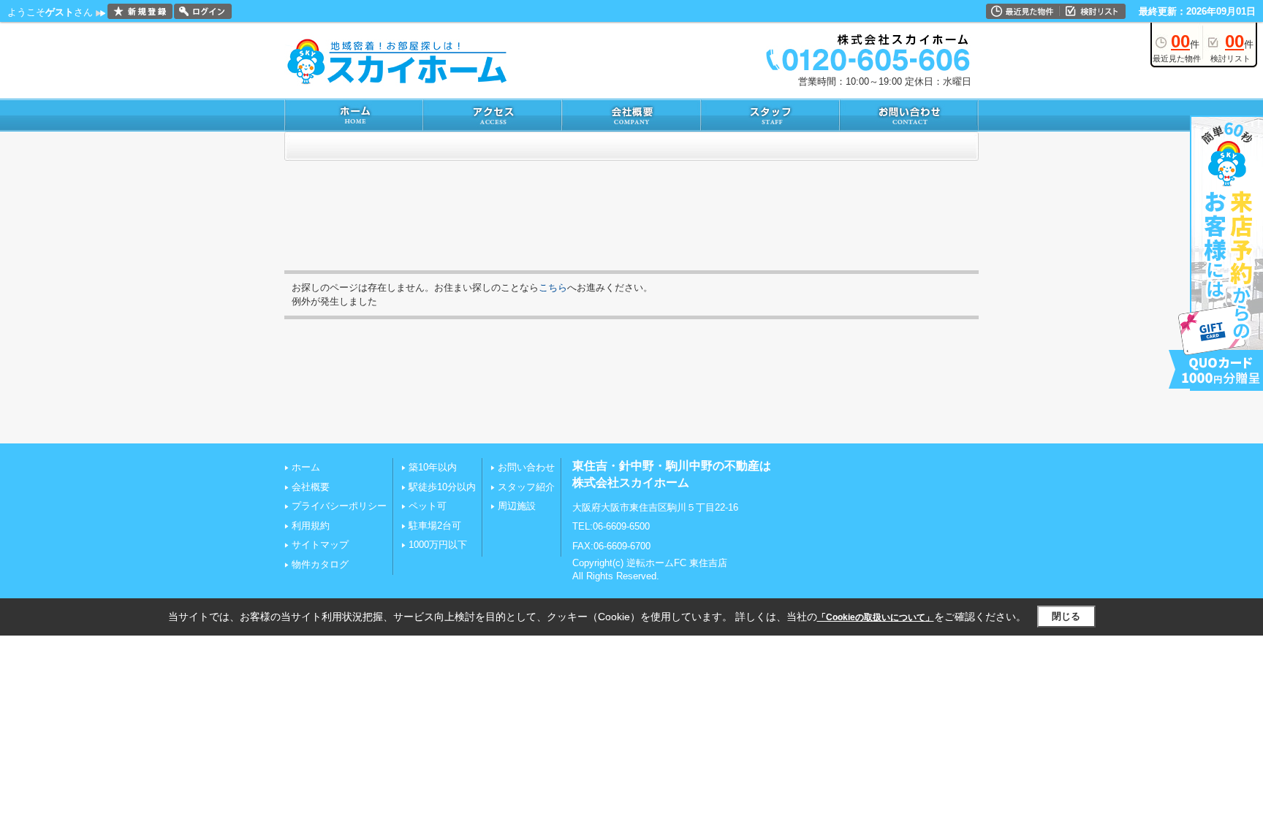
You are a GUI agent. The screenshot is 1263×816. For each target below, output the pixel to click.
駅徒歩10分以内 (442, 486)
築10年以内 (433, 467)
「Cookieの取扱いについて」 (875, 617)
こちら (553, 287)
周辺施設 (517, 505)
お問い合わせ (526, 467)
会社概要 (311, 486)
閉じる (1066, 616)
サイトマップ (320, 544)
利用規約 (311, 525)
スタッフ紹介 (526, 486)
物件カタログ (320, 564)
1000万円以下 (438, 544)
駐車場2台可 (435, 525)
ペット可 (428, 505)
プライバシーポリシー (339, 505)
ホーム (306, 467)
